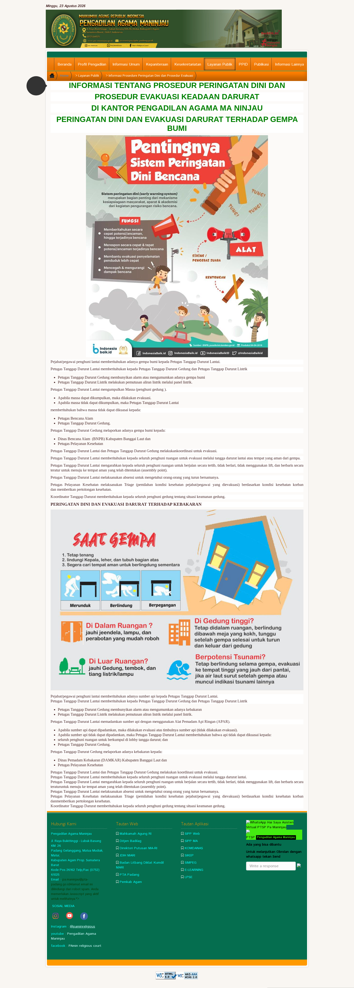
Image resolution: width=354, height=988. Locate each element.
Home (64, 76)
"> (77, 898)
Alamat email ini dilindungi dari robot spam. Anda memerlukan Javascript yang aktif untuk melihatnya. (75, 891)
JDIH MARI (127, 855)
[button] (36, 85)
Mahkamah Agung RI (135, 833)
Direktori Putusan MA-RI (138, 848)
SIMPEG (191, 862)
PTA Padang (129, 874)
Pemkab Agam (131, 882)
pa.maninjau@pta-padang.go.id (69, 882)
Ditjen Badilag (130, 841)
